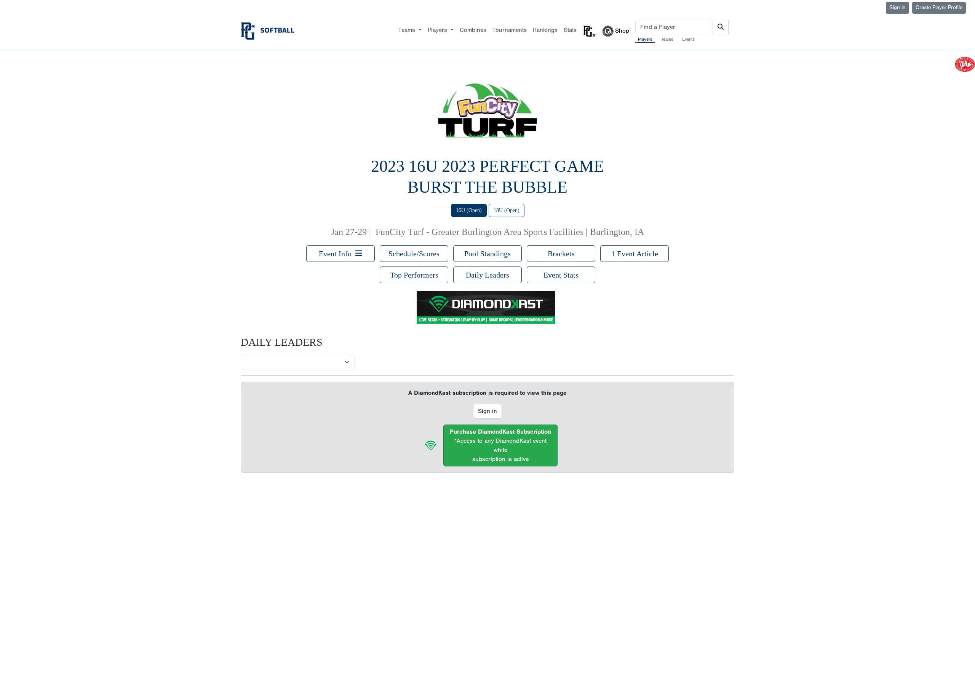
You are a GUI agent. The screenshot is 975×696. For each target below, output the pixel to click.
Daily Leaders (487, 275)
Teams (667, 39)
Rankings (545, 30)
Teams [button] (407, 30)
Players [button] (438, 30)
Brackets (561, 253)
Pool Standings (487, 253)
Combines (473, 30)
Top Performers (414, 275)
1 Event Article (634, 253)
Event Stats (561, 275)
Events (688, 39)
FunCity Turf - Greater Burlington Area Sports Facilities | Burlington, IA (510, 232)
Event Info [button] (337, 253)
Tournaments (509, 30)
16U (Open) (469, 210)
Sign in (897, 8)
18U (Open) (506, 210)
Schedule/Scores (414, 253)
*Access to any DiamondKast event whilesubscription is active (500, 445)
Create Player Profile (939, 8)
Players (645, 39)
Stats (570, 30)
